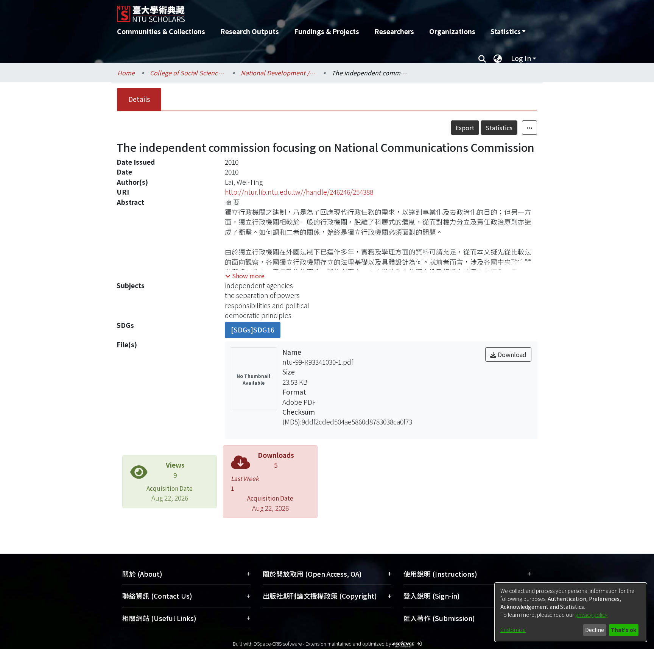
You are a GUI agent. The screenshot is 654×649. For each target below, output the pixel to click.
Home (126, 72)
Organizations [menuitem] (452, 31)
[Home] (286, 11)
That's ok (623, 629)
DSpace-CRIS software (278, 643)
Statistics (499, 127)
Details (139, 99)
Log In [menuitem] (521, 58)
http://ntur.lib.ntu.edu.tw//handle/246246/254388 (299, 192)
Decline (594, 629)
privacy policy (591, 614)
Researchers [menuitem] (394, 31)
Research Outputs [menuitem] (249, 31)
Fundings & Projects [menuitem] (326, 31)
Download (511, 354)
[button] (245, 276)
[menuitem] (507, 31)
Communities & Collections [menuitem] (161, 31)
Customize (513, 629)
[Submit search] (482, 58)
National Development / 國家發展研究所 (278, 72)
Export (465, 127)
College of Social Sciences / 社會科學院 (188, 72)
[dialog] (570, 612)
